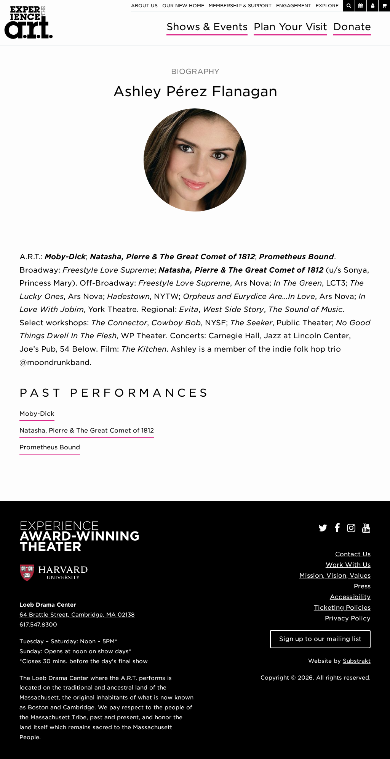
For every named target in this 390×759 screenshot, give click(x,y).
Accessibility (350, 597)
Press (362, 586)
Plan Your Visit (290, 26)
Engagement (293, 5)
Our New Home (183, 5)
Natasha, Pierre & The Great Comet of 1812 (86, 430)
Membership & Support (240, 5)
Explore (327, 5)
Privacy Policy (348, 618)
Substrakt (357, 660)
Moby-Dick (36, 413)
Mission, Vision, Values (335, 575)
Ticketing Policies (342, 607)
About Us (144, 5)
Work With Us (348, 564)
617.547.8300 (38, 624)
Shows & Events (207, 26)
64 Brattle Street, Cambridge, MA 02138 (77, 614)
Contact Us (353, 554)
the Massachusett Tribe (52, 717)
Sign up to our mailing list (320, 639)
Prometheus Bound (49, 447)
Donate (352, 26)
